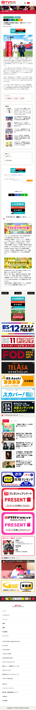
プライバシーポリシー (8, 688)
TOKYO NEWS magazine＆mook (11, 641)
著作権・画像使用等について (10, 692)
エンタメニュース (8, 17)
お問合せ (4, 696)
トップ (4, 611)
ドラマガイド (6, 615)
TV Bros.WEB (5, 649)
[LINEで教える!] (15, 20)
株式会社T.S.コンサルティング (10, 674)
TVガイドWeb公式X (7, 678)
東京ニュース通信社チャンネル (10, 666)
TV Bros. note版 (6, 654)
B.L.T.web (5, 645)
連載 (3, 627)
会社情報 (4, 700)
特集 (3, 623)
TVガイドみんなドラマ (8, 662)
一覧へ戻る (18, 293)
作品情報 (4, 632)
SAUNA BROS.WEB (7, 658)
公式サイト (8, 156)
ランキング (5, 636)
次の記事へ (31, 293)
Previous (2, 598)
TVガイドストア (6, 670)
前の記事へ (5, 293)
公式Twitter (8, 160)
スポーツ (17, 17)
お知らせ (4, 684)
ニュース (4, 619)
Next (33, 598)
